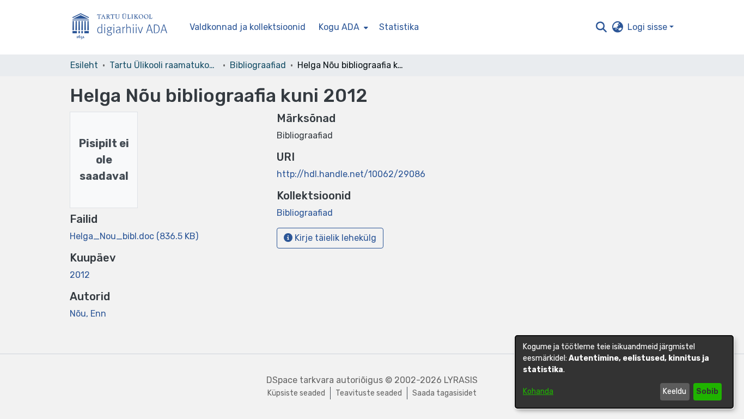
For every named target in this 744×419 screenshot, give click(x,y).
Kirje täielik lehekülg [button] (334, 238)
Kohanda (538, 391)
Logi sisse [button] (648, 27)
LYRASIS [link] (461, 380)
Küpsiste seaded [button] (296, 393)
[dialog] (624, 372)
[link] (134, 236)
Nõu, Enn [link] (88, 313)
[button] (601, 27)
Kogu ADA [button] (339, 27)
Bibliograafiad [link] (258, 65)
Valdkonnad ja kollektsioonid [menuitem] (248, 27)
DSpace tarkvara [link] (300, 380)
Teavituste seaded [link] (369, 393)
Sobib (707, 391)
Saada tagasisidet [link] (444, 393)
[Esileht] (124, 27)
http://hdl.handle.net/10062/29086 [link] (351, 174)
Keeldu (674, 391)
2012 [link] (80, 275)
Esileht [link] (84, 65)
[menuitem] (342, 27)
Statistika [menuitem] (399, 27)
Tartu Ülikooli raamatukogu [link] (163, 65)
